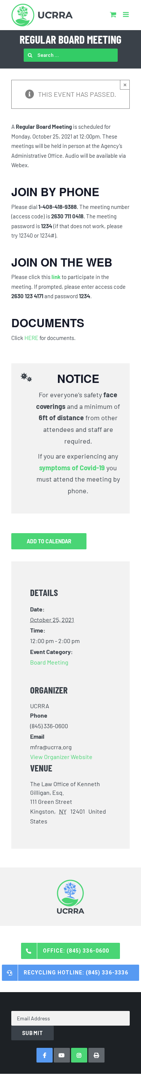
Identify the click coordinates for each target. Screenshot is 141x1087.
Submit (32, 1033)
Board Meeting (49, 662)
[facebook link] (44, 1055)
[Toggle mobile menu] (126, 14)
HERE (31, 337)
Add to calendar (49, 541)
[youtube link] (62, 1055)
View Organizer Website (61, 756)
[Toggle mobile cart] (113, 14)
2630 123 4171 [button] (27, 296)
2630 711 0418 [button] (67, 216)
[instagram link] (79, 1055)
